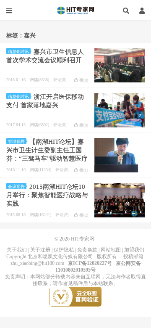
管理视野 (16, 141)
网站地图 (111, 250)
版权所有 (107, 256)
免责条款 (87, 250)
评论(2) (61, 214)
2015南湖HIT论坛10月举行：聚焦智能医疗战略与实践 (47, 195)
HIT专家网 (75, 10)
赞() (83, 80)
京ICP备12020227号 (90, 263)
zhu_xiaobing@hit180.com (37, 263)
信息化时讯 (18, 51)
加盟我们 (134, 250)
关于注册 (40, 250)
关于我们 (17, 250)
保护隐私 (64, 250)
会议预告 (16, 186)
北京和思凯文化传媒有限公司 (60, 256)
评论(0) (59, 79)
